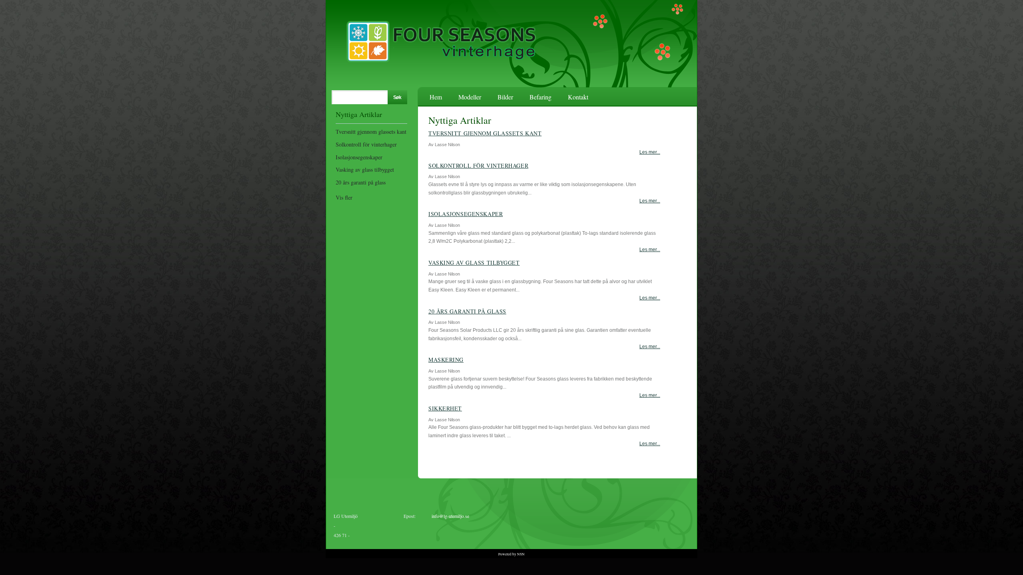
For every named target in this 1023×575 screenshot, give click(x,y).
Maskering (446, 359)
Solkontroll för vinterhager (366, 144)
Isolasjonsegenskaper (359, 157)
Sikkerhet (445, 408)
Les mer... (649, 152)
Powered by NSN (511, 554)
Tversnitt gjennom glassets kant (371, 131)
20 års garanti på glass (361, 182)
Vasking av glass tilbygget (365, 169)
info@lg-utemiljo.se (450, 516)
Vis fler (344, 197)
